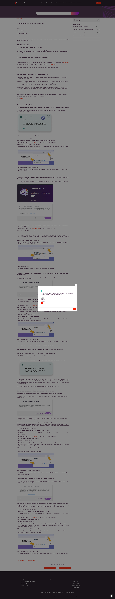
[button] (111, 596)
